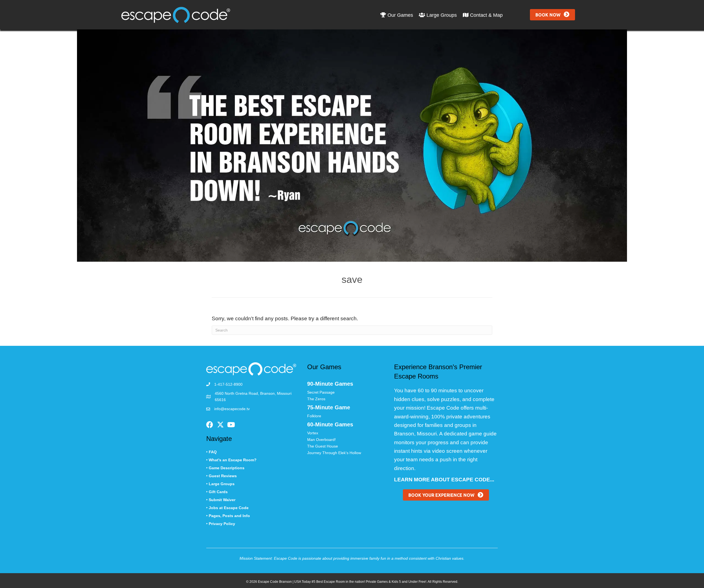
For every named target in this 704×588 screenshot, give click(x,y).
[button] (552, 14)
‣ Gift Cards (217, 492)
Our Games (399, 15)
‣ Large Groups (220, 484)
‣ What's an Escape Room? (231, 460)
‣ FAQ (211, 452)
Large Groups (441, 15)
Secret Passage (321, 392)
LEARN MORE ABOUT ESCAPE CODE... (444, 479)
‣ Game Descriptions (225, 468)
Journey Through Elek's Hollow (334, 453)
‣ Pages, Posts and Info (228, 516)
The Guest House (322, 446)
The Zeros (316, 399)
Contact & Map (486, 15)
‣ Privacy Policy (220, 523)
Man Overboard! (321, 439)
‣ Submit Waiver (220, 500)
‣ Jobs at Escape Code (227, 508)
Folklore (314, 416)
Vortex (312, 433)
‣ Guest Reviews (221, 476)
